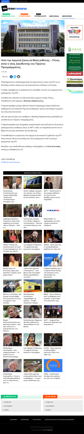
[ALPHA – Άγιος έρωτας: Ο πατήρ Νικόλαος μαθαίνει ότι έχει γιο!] (53, 236)
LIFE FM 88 (25, 15)
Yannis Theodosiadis (48, 430)
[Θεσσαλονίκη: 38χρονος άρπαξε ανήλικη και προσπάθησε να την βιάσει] (33, 311)
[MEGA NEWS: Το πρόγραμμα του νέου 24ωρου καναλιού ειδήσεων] (53, 210)
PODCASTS (41, 15)
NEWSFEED (67, 16)
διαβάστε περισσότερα (10, 162)
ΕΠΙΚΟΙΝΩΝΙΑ (23, 1)
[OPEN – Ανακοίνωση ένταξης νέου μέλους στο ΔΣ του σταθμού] (53, 365)
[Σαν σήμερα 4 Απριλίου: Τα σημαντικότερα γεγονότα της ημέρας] (33, 236)
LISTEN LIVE (7, 402)
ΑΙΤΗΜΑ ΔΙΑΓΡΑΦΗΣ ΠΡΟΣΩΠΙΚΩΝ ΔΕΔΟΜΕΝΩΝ (59, 419)
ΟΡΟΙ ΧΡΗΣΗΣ (37, 419)
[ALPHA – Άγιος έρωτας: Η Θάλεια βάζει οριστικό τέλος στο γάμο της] (53, 339)
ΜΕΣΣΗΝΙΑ (54, 16)
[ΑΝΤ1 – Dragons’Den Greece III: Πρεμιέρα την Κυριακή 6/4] (53, 311)
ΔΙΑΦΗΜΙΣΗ (14, 1)
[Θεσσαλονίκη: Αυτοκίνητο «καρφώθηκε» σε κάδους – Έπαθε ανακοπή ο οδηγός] (33, 285)
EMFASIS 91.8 (9, 15)
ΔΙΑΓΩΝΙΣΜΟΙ (8, 406)
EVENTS (6, 410)
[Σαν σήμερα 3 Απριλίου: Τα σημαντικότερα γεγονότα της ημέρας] (33, 339)
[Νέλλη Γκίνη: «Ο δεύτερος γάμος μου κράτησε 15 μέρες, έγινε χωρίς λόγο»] (12, 260)
